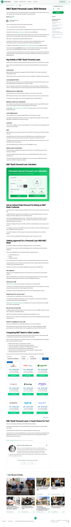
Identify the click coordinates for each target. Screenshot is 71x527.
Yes (25, 463)
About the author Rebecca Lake (24, 445)
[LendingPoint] (13, 365)
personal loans (21, 32)
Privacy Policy (58, 520)
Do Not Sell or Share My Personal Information (24, 521)
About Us (4, 521)
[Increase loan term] (17, 185)
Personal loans (12, 440)
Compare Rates (37, 195)
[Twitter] (46, 445)
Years (25, 186)
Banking (16, 1)
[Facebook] (68, 521)
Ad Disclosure (45, 417)
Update (45, 358)
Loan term (12, 183)
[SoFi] (28, 403)
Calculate (19, 195)
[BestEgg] (28, 384)
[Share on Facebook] (20, 5)
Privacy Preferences (65, 520)
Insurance (35, 1)
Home (7, 440)
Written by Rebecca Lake (13, 20)
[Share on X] (16, 5)
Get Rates (58, 12)
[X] (66, 521)
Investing (29, 1)
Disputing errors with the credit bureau (15, 302)
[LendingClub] (27, 365)
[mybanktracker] (5, 1)
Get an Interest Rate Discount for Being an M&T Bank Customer (57, 28)
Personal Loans (22, 1)
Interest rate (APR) (14, 189)
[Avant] (42, 403)
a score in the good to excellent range (20, 108)
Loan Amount (13, 177)
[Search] (69, 1)
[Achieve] (42, 384)
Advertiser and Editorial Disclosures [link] (62, 1)
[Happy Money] (13, 402)
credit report (11, 284)
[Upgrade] (42, 366)
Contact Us (10, 521)
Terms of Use (53, 520)
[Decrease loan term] (17, 187)
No (32, 463)
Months (21, 186)
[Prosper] (13, 384)
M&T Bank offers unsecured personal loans (27, 45)
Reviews (16, 440)
